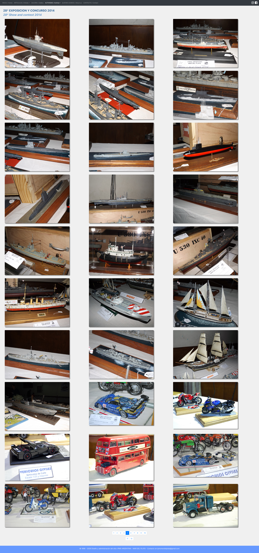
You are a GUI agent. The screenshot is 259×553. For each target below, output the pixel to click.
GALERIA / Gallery (37, 3)
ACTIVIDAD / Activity (52, 3)
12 (131, 538)
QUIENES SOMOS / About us (72, 3)
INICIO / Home (7, 3)
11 (127, 538)
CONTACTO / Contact (90, 3)
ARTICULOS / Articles (21, 3)
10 (145, 533)
